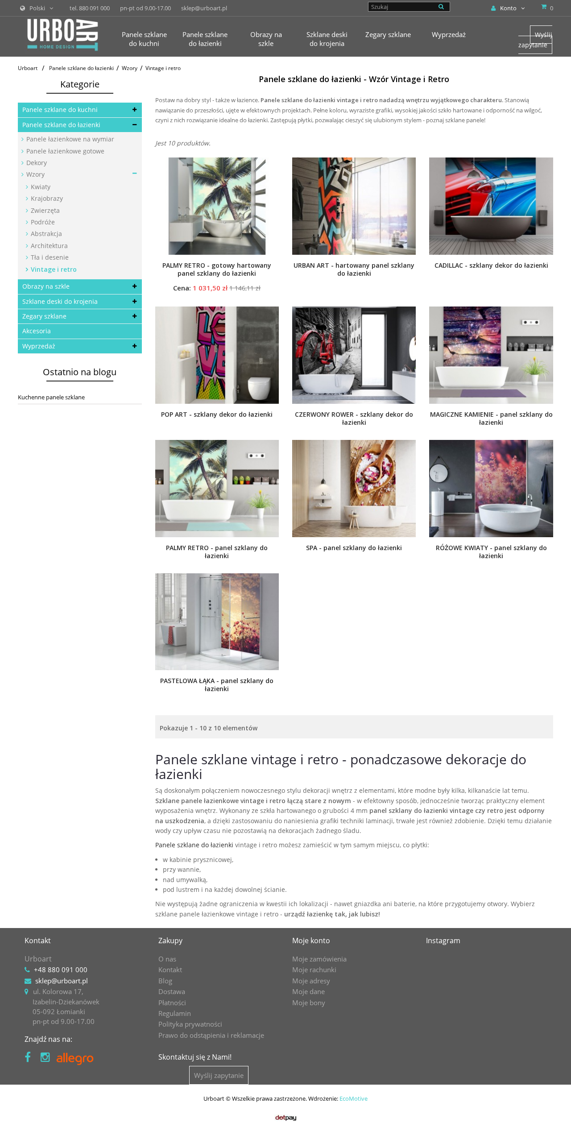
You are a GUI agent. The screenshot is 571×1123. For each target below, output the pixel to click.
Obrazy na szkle (46, 286)
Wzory (35, 174)
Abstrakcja (45, 233)
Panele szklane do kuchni (60, 109)
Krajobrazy (46, 198)
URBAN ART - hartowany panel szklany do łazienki (354, 269)
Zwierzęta (44, 210)
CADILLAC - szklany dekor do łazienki (491, 265)
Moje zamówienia (319, 958)
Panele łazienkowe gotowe (64, 151)
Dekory (36, 162)
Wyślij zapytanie (535, 39)
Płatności (172, 1002)
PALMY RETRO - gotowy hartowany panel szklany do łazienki (216, 269)
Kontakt (170, 969)
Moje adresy (311, 980)
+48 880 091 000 (60, 969)
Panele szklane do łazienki (61, 124)
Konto (508, 8)
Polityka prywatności (190, 1023)
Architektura (48, 245)
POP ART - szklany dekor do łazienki (217, 414)
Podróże (42, 222)
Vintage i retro (53, 269)
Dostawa (171, 991)
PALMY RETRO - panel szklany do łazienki (217, 552)
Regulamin (174, 1013)
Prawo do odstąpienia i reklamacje (211, 1035)
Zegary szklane (44, 316)
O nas (167, 958)
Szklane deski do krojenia (60, 301)
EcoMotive (353, 1098)
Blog (165, 980)
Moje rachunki (314, 969)
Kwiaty (39, 186)
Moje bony (308, 1002)
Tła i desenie (49, 257)
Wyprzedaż (38, 346)
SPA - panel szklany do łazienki (354, 548)
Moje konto (311, 940)
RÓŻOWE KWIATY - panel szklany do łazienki (491, 552)
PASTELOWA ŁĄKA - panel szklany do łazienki (216, 685)
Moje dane (308, 991)
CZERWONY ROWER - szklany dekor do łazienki (354, 418)
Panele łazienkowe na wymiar (69, 139)
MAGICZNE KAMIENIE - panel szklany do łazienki (491, 418)
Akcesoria (36, 331)
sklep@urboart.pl (61, 980)
